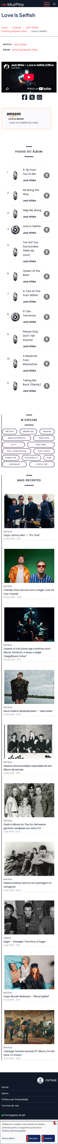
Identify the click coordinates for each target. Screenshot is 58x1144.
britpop (10, 431)
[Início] (12, 4)
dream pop (28, 431)
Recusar (33, 1138)
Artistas (16, 27)
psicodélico (31, 458)
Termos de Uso (10, 1105)
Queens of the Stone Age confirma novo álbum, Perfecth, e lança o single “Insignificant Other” (27, 652)
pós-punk (41, 444)
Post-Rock (44, 451)
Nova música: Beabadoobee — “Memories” (28, 711)
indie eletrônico (16, 438)
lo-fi (13, 444)
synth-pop (41, 464)
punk (49, 458)
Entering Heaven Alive (14, 31)
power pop (10, 458)
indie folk (44, 438)
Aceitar (48, 1138)
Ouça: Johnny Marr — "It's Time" (22, 535)
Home (4, 1087)
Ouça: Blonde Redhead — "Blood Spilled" (26, 996)
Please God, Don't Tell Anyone (30, 336)
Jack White (32, 27)
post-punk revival (16, 451)
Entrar (51, 1080)
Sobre (4, 1093)
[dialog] (29, 1132)
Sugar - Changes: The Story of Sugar (25, 941)
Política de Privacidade (14, 1099)
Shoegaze (14, 464)
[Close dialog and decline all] (56, 1123)
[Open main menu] (47, 4)
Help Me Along (32, 210)
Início (4, 27)
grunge (47, 431)
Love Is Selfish (32, 226)
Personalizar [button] (8, 1138)
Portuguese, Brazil (14, 1115)
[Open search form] (54, 4)
